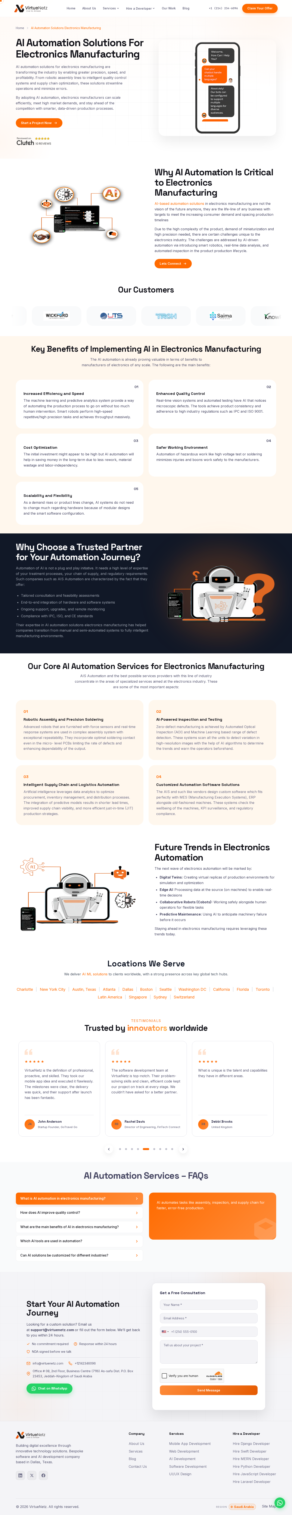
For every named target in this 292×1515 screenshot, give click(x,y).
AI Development (182, 1459)
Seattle (165, 989)
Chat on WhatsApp (52, 1388)
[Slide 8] (166, 1149)
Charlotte (25, 989)
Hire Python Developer (251, 1466)
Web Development (184, 1451)
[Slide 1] (119, 1149)
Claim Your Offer (260, 8)
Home (71, 8)
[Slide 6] (152, 1149)
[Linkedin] (20, 1475)
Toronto (263, 989)
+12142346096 (85, 1363)
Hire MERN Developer (251, 1459)
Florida (243, 989)
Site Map (269, 1506)
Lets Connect (170, 263)
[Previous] (109, 1149)
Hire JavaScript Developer (254, 1474)
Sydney (160, 997)
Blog (186, 8)
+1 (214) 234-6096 (223, 8)
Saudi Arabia (244, 1507)
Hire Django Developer (251, 1443)
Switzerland (184, 997)
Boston (146, 989)
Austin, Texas (84, 989)
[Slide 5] (143, 1149)
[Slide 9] (172, 1149)
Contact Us (138, 1466)
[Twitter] (31, 1475)
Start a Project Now (36, 123)
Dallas (128, 989)
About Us (89, 8)
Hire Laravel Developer (252, 1482)
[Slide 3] (131, 1149)
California (221, 989)
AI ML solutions (95, 974)
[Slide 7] (160, 1149)
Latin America (110, 997)
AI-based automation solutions (179, 203)
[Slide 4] (137, 1149)
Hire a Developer (139, 8)
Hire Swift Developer (250, 1451)
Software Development (187, 1466)
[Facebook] (43, 1475)
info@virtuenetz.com (48, 1363)
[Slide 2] (125, 1149)
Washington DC (192, 989)
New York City (53, 989)
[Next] (183, 1149)
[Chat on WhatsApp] (279, 1502)
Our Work (169, 8)
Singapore (138, 997)
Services (109, 8)
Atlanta (109, 989)
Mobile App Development (190, 1443)
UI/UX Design (180, 1474)
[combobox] (165, 1331)
